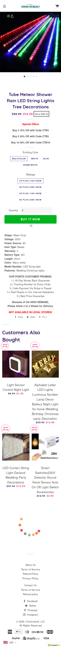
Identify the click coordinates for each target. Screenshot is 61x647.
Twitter (32, 605)
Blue (46, 159)
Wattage (30, 174)
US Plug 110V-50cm (30, 181)
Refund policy (30, 594)
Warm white (30, 165)
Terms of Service (30, 569)
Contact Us (30, 585)
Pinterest (32, 610)
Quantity (13, 210)
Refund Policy (30, 574)
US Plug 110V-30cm (30, 193)
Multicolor (19, 159)
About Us (30, 565)
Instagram (32, 614)
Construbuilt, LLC (35, 621)
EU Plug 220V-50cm (30, 187)
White (34, 159)
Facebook (32, 601)
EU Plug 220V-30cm (30, 200)
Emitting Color (30, 152)
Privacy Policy (30, 578)
